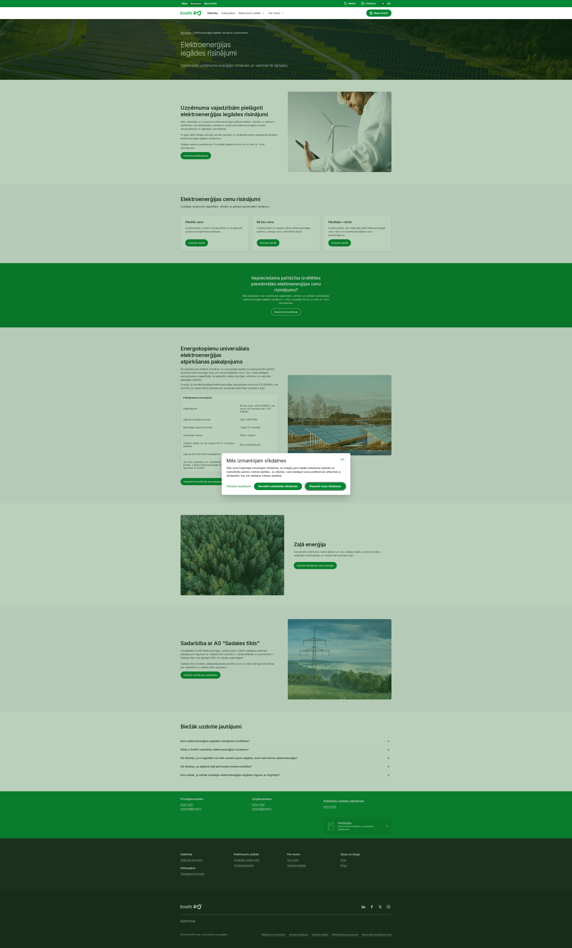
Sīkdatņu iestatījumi (238, 486)
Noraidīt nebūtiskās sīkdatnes (278, 486)
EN (342, 459)
